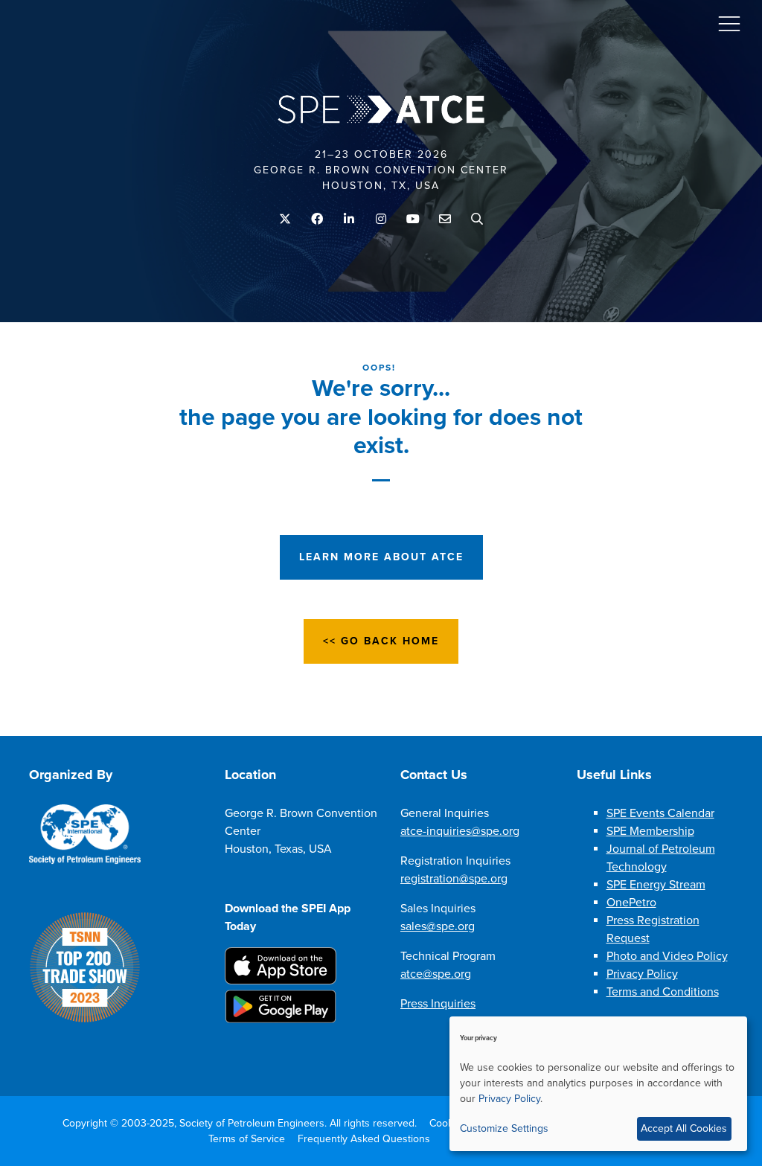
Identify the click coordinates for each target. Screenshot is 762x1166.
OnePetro (631, 902)
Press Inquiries (438, 1003)
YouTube (413, 219)
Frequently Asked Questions (364, 1139)
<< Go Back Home (381, 641)
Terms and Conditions (662, 991)
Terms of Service (246, 1139)
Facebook (317, 219)
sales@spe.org (437, 926)
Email (445, 219)
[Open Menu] (729, 23)
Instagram (381, 219)
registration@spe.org (454, 878)
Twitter (285, 219)
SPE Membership (650, 831)
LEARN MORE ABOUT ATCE (381, 557)
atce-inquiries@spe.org (459, 831)
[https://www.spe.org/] (85, 860)
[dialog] (598, 1083)
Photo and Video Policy (667, 956)
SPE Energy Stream (655, 884)
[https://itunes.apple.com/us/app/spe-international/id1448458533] (280, 980)
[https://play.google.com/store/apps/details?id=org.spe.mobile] (280, 1019)
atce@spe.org (435, 974)
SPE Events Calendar (660, 813)
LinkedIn (349, 219)
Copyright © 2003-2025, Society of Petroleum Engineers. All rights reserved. (240, 1123)
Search (477, 219)
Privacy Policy (642, 974)
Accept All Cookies (684, 1128)
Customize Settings (504, 1128)
